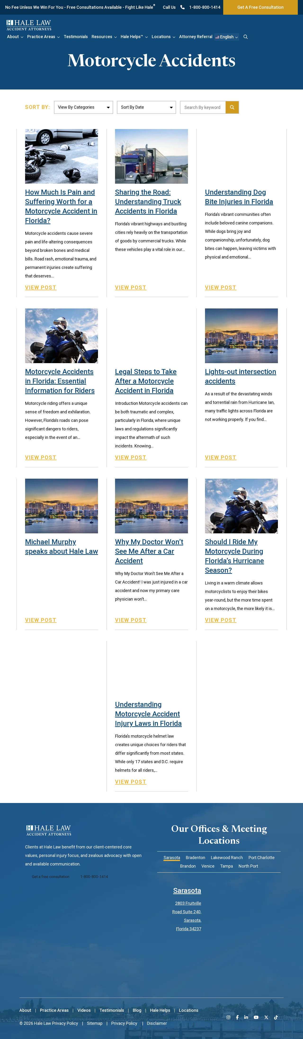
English (226, 36)
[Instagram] (228, 1017)
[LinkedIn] (246, 1017)
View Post (41, 287)
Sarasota (187, 890)
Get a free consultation (50, 876)
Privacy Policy (65, 1023)
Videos (84, 1010)
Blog (137, 1010)
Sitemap (94, 1023)
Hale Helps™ (132, 36)
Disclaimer (157, 1023)
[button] (23, 37)
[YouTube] (256, 1017)
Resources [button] (102, 36)
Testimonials (76, 36)
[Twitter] (266, 1017)
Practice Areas (41, 36)
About (13, 36)
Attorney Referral (195, 36)
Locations (161, 36)
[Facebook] (237, 1017)
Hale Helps (160, 1010)
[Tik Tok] (276, 1017)
